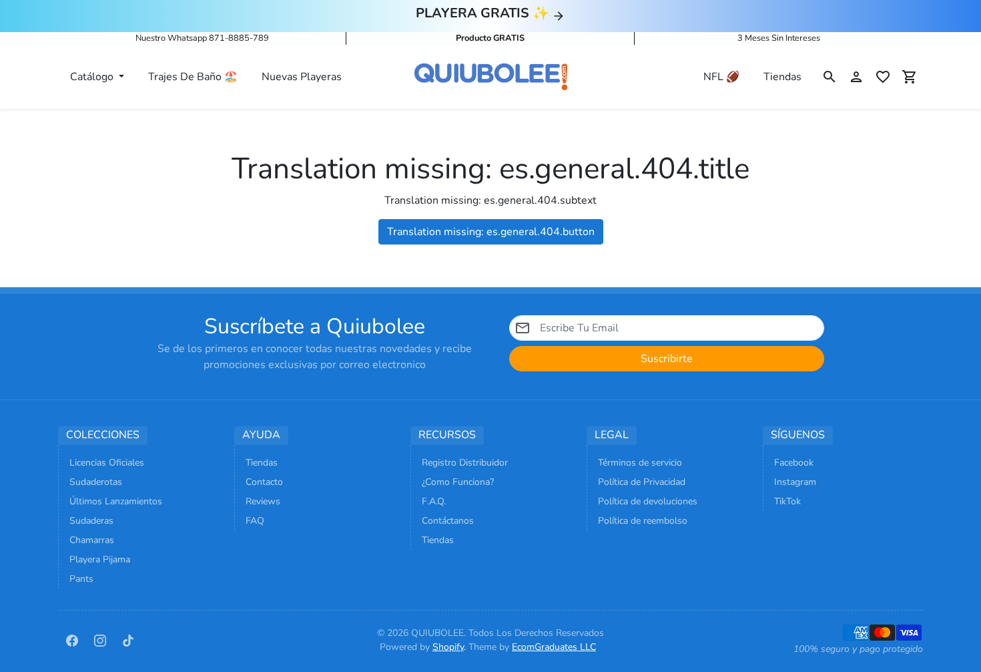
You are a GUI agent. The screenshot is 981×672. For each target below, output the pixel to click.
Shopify (448, 647)
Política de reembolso (642, 520)
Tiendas (782, 76)
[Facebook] (72, 640)
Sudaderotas (95, 482)
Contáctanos (448, 520)
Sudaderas (91, 520)
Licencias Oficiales (106, 462)
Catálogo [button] (93, 76)
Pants (81, 578)
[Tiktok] (128, 640)
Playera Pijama (99, 559)
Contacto (264, 482)
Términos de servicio (640, 462)
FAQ (255, 520)
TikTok (787, 501)
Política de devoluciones (647, 501)
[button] (829, 76)
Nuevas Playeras (302, 76)
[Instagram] (100, 640)
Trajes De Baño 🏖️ (193, 76)
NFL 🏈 (721, 76)
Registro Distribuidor (465, 462)
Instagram (795, 482)
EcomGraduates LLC (554, 647)
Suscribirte (667, 358)
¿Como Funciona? (458, 482)
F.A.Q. (434, 501)
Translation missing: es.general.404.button (491, 231)
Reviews (263, 501)
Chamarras (91, 540)
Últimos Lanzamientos (115, 501)
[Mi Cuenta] (856, 76)
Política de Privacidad (641, 482)
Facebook (793, 462)
